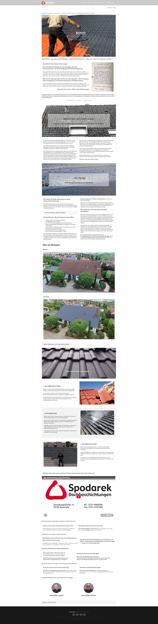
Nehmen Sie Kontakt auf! (49, 602)
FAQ (72, 617)
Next (114, 7)
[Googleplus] (84, 615)
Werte (83, 617)
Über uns (77, 617)
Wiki (74, 617)
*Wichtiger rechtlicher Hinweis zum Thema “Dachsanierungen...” (79, 619)
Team (80, 617)
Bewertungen (89, 617)
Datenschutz (98, 617)
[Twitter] (77, 615)
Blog (85, 617)
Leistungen (69, 617)
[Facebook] (73, 615)
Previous (109, 7)
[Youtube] (80, 615)
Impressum (93, 617)
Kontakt (102, 617)
